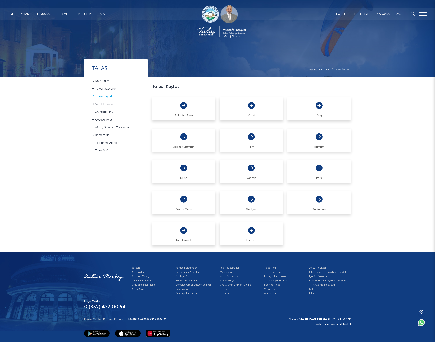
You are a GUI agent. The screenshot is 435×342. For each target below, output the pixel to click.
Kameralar (101, 135)
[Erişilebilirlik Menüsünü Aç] (421, 313)
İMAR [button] (398, 14)
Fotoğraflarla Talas (275, 276)
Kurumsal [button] (44, 14)
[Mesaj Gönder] (219, 21)
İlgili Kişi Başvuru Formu (321, 276)
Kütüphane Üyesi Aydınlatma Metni (328, 272)
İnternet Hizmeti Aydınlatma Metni (328, 280)
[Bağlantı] (12, 14)
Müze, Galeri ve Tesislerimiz (112, 127)
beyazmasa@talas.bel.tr (152, 319)
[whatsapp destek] (423, 324)
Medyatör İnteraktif (341, 324)
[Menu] (423, 14)
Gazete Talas (103, 120)
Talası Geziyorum (105, 89)
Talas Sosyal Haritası (276, 280)
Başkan (135, 267)
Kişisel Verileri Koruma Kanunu (104, 319)
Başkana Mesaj (140, 276)
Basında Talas (272, 284)
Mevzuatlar (226, 272)
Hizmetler (225, 293)
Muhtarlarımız (104, 112)
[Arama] (413, 14)
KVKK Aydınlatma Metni (322, 284)
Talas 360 (101, 150)
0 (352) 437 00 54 (105, 306)
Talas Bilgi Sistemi (141, 280)
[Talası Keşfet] (158, 333)
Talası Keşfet (103, 96)
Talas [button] (103, 14)
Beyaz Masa (138, 289)
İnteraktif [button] (339, 14)
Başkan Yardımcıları (187, 280)
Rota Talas (101, 81)
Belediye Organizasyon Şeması (193, 284)
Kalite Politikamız (229, 276)
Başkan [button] (24, 14)
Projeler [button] (84, 14)
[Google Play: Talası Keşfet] (97, 333)
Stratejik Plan (183, 276)
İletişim (312, 293)
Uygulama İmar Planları (144, 284)
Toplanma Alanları (106, 143)
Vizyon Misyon (228, 280)
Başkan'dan (138, 272)
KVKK (311, 289)
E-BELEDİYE (361, 14)
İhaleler (224, 289)
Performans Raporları (188, 272)
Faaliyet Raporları (230, 267)
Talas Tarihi (270, 267)
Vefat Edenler (103, 104)
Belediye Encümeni (186, 293)
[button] (341, 69)
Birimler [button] (65, 14)
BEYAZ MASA (382, 14)
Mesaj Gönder (232, 36)
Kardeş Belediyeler (186, 267)
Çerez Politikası (317, 267)
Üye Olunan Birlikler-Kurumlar (236, 284)
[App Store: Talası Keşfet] (128, 333)
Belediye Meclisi (185, 289)
